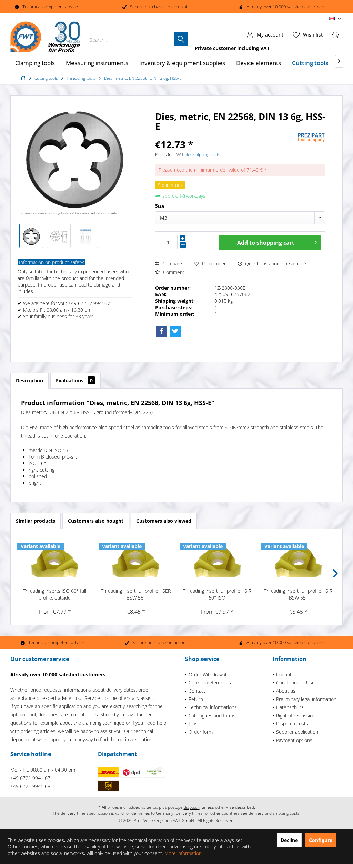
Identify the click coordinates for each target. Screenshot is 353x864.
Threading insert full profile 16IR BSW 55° (298, 594)
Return (196, 699)
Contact (197, 690)
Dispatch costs (292, 723)
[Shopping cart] (335, 34)
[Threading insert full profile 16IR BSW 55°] (298, 560)
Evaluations (74, 380)
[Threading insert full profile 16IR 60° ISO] (217, 560)
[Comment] (225, 135)
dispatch (192, 807)
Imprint (284, 674)
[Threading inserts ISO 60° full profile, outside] (55, 560)
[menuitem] (335, 34)
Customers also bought (95, 521)
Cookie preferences (210, 682)
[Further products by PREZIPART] (311, 138)
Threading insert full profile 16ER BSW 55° (136, 594)
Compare (171, 263)
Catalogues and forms (212, 715)
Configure (320, 840)
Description (29, 380)
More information (183, 853)
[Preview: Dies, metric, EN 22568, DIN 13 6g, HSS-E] (31, 236)
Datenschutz (289, 707)
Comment (173, 272)
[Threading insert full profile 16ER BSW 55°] (136, 560)
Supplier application (297, 732)
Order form (201, 732)
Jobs (193, 723)
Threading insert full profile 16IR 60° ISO (217, 594)
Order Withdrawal (207, 674)
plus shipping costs (202, 155)
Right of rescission (295, 715)
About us (285, 690)
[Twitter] (175, 331)
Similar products (35, 521)
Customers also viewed (163, 521)
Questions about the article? (275, 263)
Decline (289, 840)
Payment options (294, 740)
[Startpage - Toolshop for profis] (24, 78)
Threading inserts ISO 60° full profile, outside (54, 594)
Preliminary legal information (306, 699)
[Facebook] (161, 331)
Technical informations (213, 707)
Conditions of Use (295, 682)
